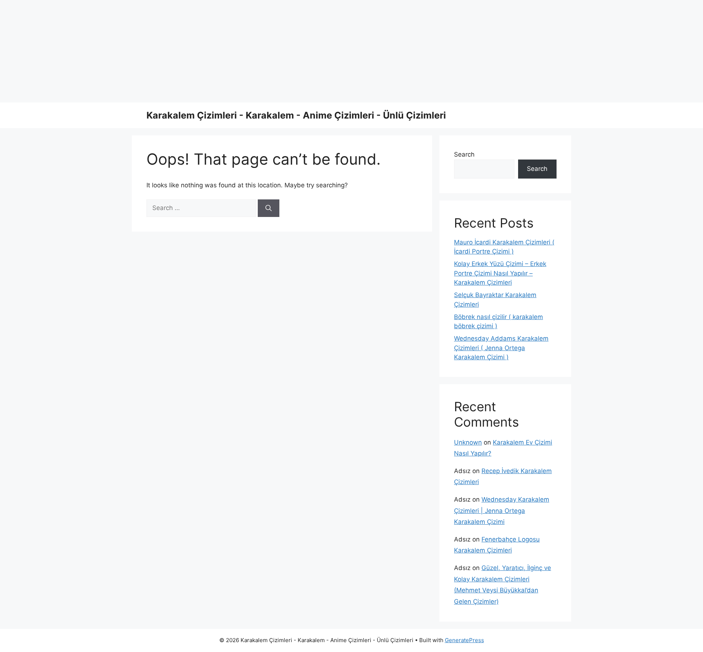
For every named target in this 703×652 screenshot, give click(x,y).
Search (464, 154)
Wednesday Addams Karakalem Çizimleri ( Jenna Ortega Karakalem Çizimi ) (501, 348)
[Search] (268, 208)
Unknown (468, 442)
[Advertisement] (219, 51)
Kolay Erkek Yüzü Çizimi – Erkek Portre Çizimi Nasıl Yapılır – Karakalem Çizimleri (500, 273)
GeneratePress (464, 640)
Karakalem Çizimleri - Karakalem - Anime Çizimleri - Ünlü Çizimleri (296, 115)
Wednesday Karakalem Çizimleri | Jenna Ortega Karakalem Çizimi (501, 510)
